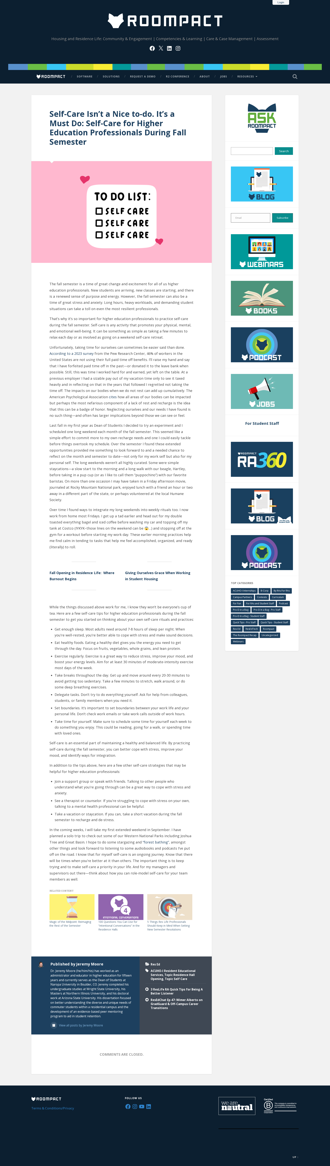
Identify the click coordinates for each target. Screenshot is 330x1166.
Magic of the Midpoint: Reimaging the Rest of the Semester (70, 923)
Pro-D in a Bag (240, 609)
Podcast (283, 603)
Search (284, 151)
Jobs (223, 76)
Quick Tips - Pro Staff (244, 622)
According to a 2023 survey (71, 353)
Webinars (238, 641)
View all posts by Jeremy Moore (80, 1025)
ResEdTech (252, 629)
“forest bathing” (156, 842)
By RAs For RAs (282, 590)
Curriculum (278, 597)
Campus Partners (242, 597)
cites (113, 397)
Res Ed (155, 964)
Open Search (295, 76)
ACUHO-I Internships (244, 590)
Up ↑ (296, 1157)
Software (84, 76)
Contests (262, 597)
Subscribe (282, 217)
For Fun (237, 603)
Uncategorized (270, 635)
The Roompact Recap (244, 635)
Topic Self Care (176, 979)
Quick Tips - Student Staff (274, 622)
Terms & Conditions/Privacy (52, 1108)
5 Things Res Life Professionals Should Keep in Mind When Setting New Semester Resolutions (168, 925)
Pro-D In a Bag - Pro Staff (267, 609)
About (205, 76)
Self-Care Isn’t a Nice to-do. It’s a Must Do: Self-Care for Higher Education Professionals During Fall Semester (117, 128)
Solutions (111, 76)
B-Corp (265, 590)
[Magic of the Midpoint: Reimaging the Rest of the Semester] (72, 907)
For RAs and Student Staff (260, 603)
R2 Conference (177, 76)
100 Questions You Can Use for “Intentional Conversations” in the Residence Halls (119, 925)
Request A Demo (143, 76)
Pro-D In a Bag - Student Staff (248, 616)
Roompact (268, 629)
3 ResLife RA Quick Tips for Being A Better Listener (177, 991)
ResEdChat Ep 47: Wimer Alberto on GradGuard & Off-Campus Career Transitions (177, 1004)
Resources (245, 76)
